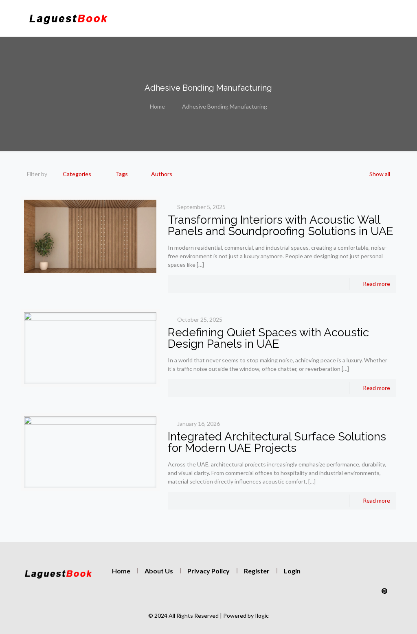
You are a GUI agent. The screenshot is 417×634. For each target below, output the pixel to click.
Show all (379, 173)
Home (157, 106)
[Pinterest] (384, 591)
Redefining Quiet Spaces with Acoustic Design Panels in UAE (268, 338)
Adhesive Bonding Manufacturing (224, 106)
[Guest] (68, 18)
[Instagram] (332, 575)
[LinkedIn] (384, 575)
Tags (122, 173)
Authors (161, 173)
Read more (376, 283)
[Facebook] (367, 575)
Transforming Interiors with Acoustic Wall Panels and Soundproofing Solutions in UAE (280, 225)
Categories (77, 173)
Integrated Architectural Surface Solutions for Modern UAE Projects (277, 442)
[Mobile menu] (305, 18)
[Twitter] (349, 575)
